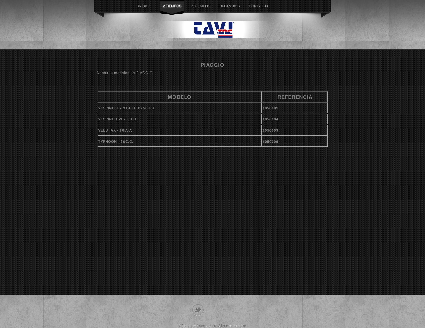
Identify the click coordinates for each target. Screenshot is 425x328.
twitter (198, 310)
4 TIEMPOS (201, 5)
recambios (229, 5)
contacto (258, 5)
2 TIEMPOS (172, 5)
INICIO (143, 5)
